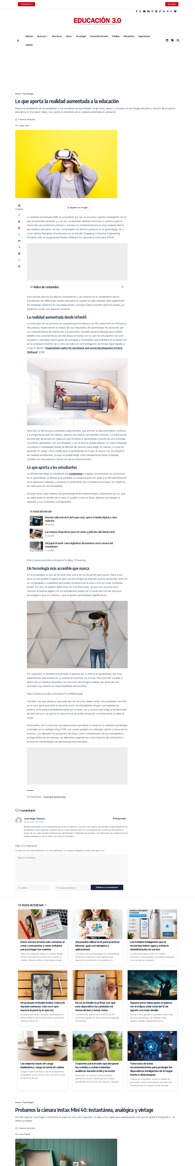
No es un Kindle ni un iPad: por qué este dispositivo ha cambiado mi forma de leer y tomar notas (95, 1006)
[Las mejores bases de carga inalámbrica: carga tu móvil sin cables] (42, 1046)
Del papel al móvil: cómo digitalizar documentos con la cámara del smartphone (79, 544)
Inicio (17, 93)
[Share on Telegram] (19, 247)
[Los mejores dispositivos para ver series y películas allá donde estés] (36, 534)
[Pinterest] (156, 11)
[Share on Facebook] (19, 215)
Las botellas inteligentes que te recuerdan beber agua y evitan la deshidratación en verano (149, 945)
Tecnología (28, 93)
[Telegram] (167, 11)
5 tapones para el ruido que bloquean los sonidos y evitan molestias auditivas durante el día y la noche (97, 1067)
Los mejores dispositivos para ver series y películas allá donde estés (80, 531)
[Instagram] (152, 11)
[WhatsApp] (171, 11)
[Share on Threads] (19, 253)
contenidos (76, 473)
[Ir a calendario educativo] (167, 40)
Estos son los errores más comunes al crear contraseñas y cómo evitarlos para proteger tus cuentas (42, 945)
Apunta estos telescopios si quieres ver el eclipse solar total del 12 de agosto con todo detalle (151, 1006)
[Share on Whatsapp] (19, 234)
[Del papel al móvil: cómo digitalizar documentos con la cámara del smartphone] (36, 547)
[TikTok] (160, 11)
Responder (120, 818)
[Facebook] (136, 11)
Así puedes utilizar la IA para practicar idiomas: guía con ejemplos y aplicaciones (97, 945)
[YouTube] (144, 11)
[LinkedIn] (163, 11)
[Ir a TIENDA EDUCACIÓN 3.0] (172, 40)
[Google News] (148, 11)
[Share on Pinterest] (19, 228)
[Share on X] (19, 221)
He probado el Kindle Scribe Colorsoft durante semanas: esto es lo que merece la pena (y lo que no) (42, 1006)
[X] (140, 11)
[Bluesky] (175, 11)
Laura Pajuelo (24, 1134)
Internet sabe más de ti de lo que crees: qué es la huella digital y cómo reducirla (81, 519)
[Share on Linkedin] (19, 240)
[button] (178, 40)
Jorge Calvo (24, 125)
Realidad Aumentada (55, 797)
